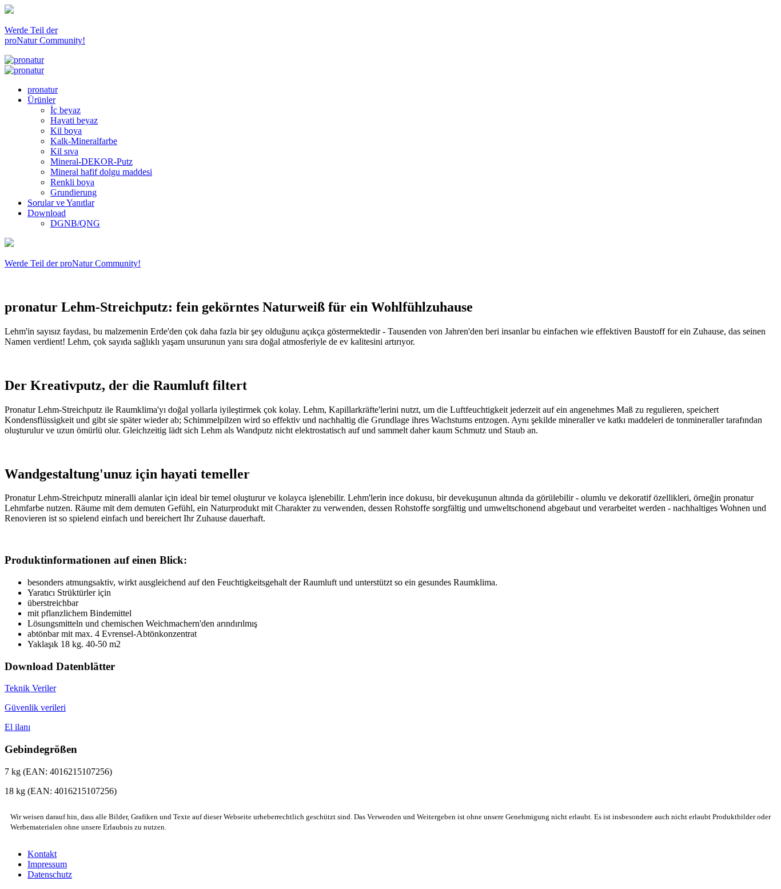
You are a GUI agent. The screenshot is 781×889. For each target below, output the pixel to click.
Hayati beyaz (74, 120)
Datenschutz (49, 874)
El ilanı (17, 727)
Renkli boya (72, 182)
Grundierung (73, 192)
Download (46, 213)
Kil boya (66, 130)
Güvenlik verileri (35, 707)
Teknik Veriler (30, 688)
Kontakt (42, 854)
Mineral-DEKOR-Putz (91, 161)
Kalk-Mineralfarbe (83, 141)
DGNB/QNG (75, 223)
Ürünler (41, 100)
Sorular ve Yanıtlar (60, 203)
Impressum (47, 864)
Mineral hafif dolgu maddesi (101, 172)
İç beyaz (65, 110)
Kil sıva (64, 151)
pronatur (42, 89)
